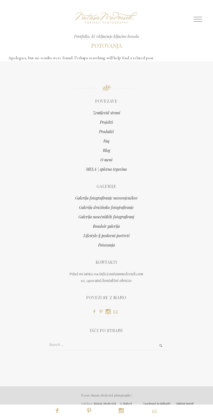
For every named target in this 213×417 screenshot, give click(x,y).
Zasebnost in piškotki (156, 404)
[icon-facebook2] (95, 312)
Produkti (106, 131)
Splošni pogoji (185, 404)
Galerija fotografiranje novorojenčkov (106, 198)
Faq (106, 141)
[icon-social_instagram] (109, 311)
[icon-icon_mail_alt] (116, 312)
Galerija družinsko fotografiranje (106, 207)
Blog (106, 150)
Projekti (106, 122)
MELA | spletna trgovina (106, 169)
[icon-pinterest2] (102, 312)
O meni (106, 159)
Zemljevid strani (106, 112)
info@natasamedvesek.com (121, 273)
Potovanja (106, 245)
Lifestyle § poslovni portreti (106, 235)
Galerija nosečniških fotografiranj (106, 216)
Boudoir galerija (106, 226)
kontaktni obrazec (117, 280)
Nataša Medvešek (104, 404)
